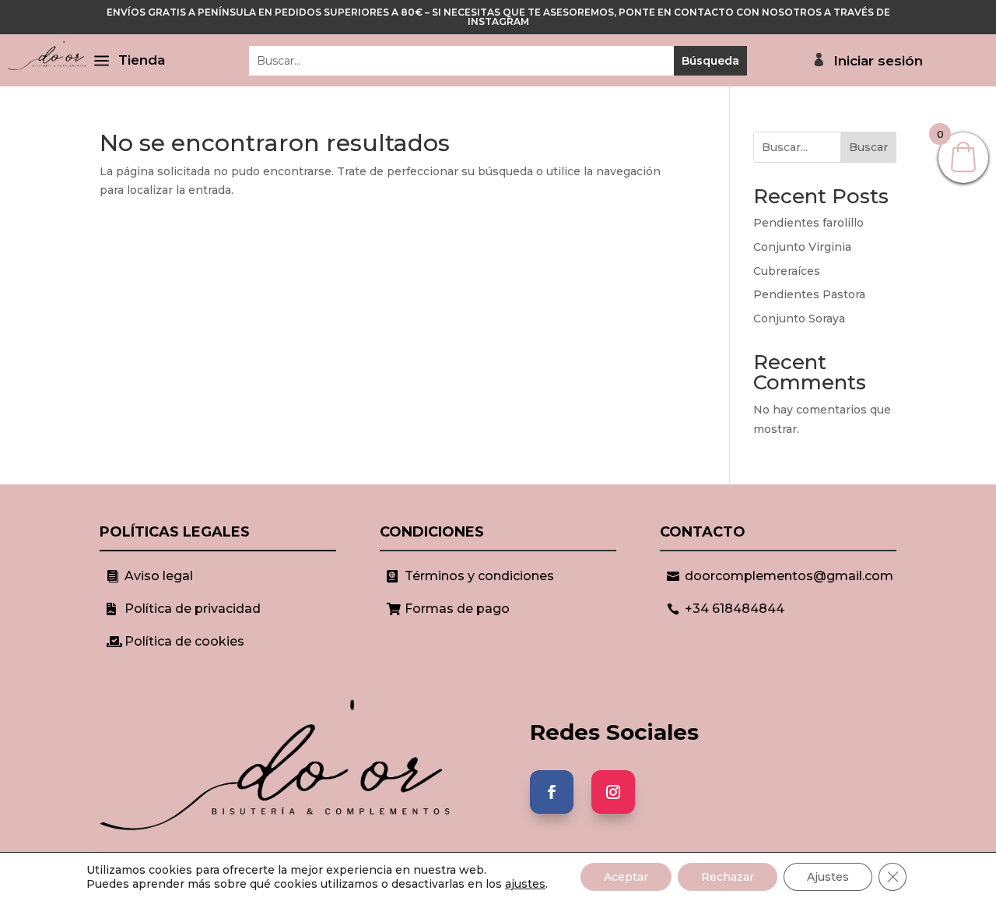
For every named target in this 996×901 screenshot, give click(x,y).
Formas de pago (457, 608)
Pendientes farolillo (808, 223)
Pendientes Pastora (809, 294)
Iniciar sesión (878, 62)
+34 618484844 (734, 608)
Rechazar (727, 877)
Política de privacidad (192, 608)
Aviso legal (158, 575)
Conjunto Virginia (802, 247)
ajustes (525, 884)
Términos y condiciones (479, 575)
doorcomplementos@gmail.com (789, 575)
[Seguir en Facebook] (551, 792)
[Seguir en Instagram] (613, 792)
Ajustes (828, 877)
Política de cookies (184, 641)
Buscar (868, 147)
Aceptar (626, 877)
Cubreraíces (786, 271)
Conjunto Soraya (799, 318)
